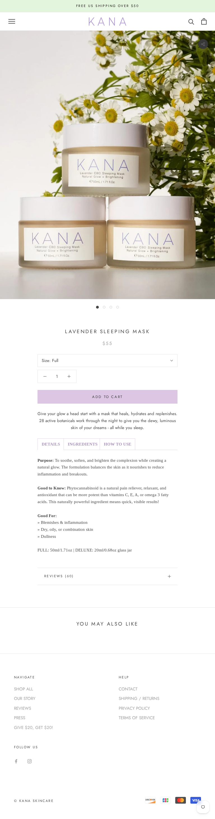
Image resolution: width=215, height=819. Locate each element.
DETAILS (51, 444)
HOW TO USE (117, 444)
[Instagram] (29, 761)
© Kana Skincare (34, 800)
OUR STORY (24, 698)
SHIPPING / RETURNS (139, 698)
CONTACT (128, 689)
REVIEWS (22, 708)
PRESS (19, 718)
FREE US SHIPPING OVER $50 (107, 5)
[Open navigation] (11, 21)
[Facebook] (16, 761)
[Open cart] (204, 21)
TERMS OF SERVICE (137, 718)
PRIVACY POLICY (134, 708)
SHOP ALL (23, 689)
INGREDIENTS (82, 444)
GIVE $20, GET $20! (33, 728)
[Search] (191, 21)
